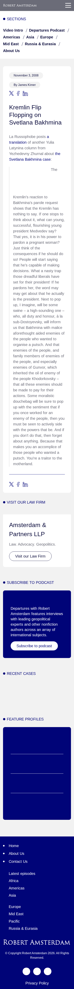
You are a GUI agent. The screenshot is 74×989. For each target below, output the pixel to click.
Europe (46, 37)
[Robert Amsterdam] (20, 5)
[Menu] (68, 5)
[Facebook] (37, 971)
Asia (30, 37)
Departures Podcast (47, 30)
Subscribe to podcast (34, 646)
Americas (11, 37)
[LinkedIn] (47, 971)
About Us (11, 51)
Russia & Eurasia (40, 44)
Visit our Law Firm (30, 556)
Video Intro (13, 30)
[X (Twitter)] (26, 971)
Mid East (11, 44)
